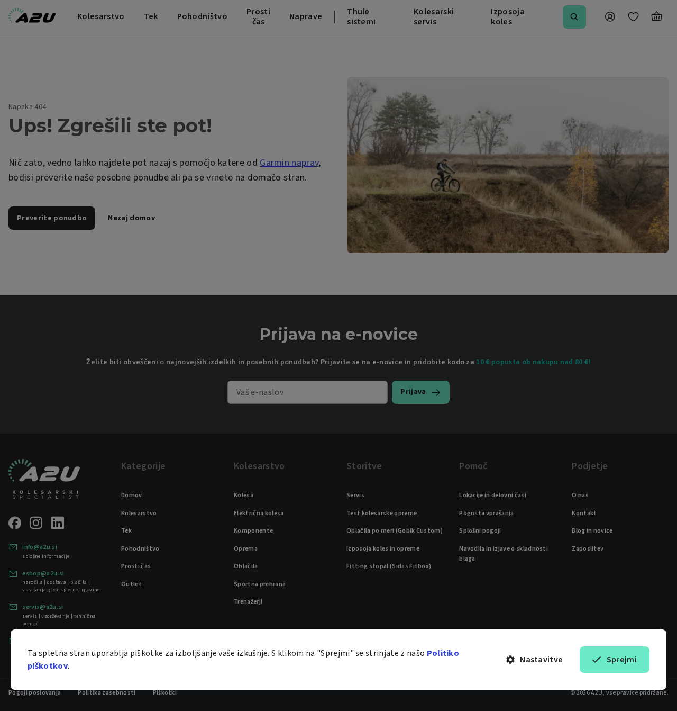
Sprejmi (622, 659)
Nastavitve (541, 659)
